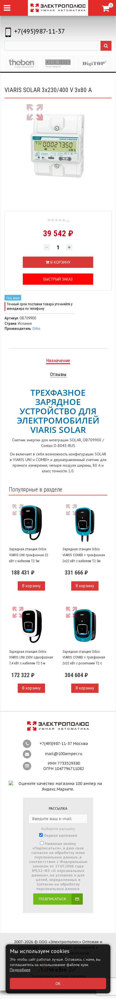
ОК (58, 983)
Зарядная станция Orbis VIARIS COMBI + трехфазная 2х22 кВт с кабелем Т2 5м (84, 555)
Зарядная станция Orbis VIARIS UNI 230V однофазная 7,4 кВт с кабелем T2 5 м (31, 657)
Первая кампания (60, 835)
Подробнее (20, 969)
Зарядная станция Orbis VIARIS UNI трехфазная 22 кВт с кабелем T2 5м (28, 555)
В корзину (31, 585)
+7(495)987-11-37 (39, 31)
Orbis (36, 328)
